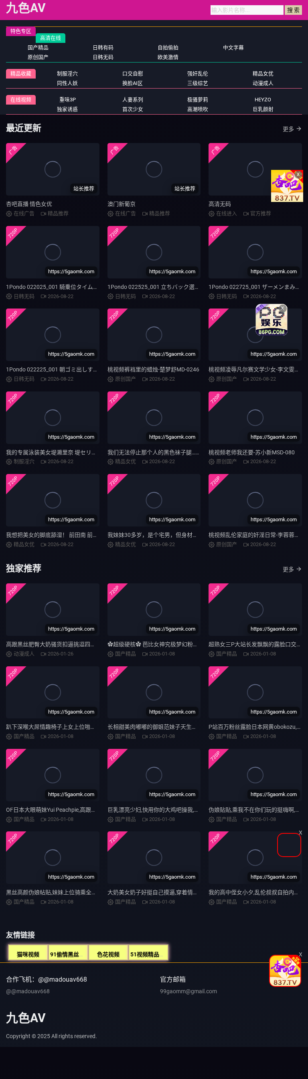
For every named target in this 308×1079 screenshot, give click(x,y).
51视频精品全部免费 (156, 954)
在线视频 (20, 100)
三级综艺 (197, 83)
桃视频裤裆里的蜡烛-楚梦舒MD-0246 (153, 369)
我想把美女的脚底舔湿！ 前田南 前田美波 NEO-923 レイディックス (89, 535)
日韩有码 (103, 47)
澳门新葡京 (121, 204)
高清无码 (220, 204)
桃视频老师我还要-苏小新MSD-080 (252, 452)
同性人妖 (67, 83)
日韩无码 (103, 57)
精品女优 (263, 74)
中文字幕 (233, 47)
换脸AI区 (132, 83)
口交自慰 (132, 74)
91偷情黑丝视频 (70, 954)
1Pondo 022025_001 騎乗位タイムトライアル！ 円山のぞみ (81, 287)
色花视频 (108, 954)
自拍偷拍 (168, 47)
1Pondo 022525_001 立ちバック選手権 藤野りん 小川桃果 (180, 287)
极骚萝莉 (197, 100)
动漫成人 (263, 83)
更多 (288, 129)
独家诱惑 (67, 109)
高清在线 (50, 38)
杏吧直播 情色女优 (29, 204)
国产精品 (38, 47)
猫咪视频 (28, 954)
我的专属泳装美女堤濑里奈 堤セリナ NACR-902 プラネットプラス (88, 452)
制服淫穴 (67, 74)
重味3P (67, 100)
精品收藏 (20, 74)
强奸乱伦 (197, 74)
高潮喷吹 (197, 109)
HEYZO (263, 100)
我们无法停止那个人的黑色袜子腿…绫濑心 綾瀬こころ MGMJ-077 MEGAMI (200, 452)
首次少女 (132, 109)
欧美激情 (168, 57)
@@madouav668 (28, 991)
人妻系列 (132, 100)
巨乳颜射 (263, 109)
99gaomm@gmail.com (188, 991)
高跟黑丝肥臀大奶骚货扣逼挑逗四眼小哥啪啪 (62, 644)
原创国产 (38, 57)
